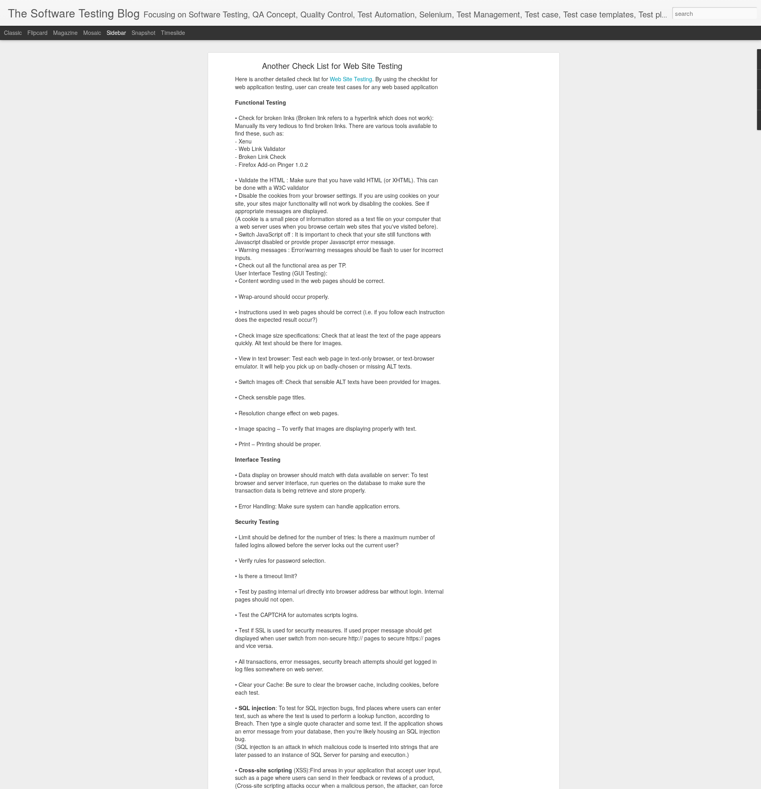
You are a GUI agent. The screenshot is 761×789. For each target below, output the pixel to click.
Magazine (65, 32)
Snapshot (143, 32)
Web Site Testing (351, 79)
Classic (13, 32)
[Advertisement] (488, 189)
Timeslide (173, 32)
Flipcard (37, 32)
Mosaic (92, 32)
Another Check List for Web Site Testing (332, 65)
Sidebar (116, 32)
